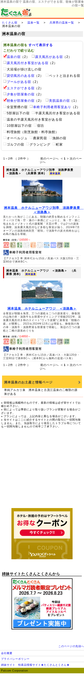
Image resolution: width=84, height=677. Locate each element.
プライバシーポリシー (15, 658)
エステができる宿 (20, 88)
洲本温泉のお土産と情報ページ (28, 382)
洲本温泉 (55, 173)
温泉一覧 (33, 22)
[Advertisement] (42, 470)
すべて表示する (41, 45)
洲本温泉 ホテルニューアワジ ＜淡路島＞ (42, 308)
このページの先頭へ (71, 646)
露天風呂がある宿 (49, 57)
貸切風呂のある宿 (20, 75)
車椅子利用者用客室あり (52, 107)
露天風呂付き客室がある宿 (27, 63)
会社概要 (6, 653)
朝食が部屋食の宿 (20, 100)
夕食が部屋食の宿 (20, 94)
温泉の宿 (14, 57)
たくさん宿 (9, 22)
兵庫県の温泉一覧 (62, 22)
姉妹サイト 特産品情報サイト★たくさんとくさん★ (35, 664)
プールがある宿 (19, 82)
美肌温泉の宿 (59, 100)
